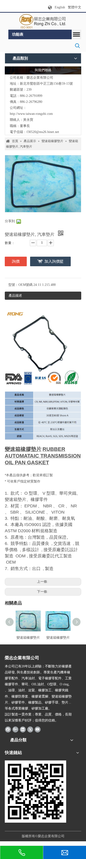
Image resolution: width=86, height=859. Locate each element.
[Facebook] (8, 729)
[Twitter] (30, 729)
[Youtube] (38, 729)
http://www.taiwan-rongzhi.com (31, 114)
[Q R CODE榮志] (35, 791)
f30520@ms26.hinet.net (43, 132)
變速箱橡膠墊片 (28, 637)
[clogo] (43, 21)
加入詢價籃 (54, 261)
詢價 (16, 261)
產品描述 (15, 295)
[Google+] (15, 729)
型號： (13, 285)
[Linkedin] (23, 729)
